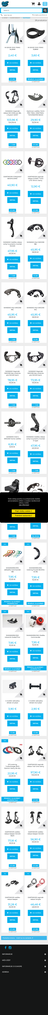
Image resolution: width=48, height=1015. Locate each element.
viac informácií (24, 505)
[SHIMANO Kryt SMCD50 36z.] (12, 293)
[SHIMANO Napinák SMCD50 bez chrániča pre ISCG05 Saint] (12, 357)
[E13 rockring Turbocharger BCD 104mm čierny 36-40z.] (12, 750)
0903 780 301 (8, 15)
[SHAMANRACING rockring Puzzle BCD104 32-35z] (36, 554)
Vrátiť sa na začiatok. (24, 938)
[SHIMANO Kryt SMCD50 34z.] (36, 293)
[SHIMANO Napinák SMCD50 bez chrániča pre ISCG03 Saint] (36, 357)
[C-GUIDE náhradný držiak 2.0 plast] (12, 686)
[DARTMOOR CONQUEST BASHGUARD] (12, 162)
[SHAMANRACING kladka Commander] (36, 621)
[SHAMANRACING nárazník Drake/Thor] (12, 621)
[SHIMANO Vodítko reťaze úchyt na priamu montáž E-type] (12, 488)
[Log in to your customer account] (39, 4)
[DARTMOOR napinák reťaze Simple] (36, 883)
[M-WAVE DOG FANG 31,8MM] (36, 33)
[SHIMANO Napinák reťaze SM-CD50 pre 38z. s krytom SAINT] (12, 97)
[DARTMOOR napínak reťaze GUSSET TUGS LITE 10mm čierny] (36, 162)
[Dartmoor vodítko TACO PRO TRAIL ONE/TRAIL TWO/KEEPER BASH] (36, 97)
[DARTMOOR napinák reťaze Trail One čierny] (36, 750)
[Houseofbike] (15, 4)
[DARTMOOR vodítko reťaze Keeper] (12, 883)
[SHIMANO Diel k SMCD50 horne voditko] (12, 422)
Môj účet (6, 960)
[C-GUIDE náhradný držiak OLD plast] (36, 686)
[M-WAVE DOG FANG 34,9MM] (12, 33)
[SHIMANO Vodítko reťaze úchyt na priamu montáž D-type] (36, 422)
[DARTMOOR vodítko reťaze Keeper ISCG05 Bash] (12, 818)
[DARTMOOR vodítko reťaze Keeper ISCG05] (36, 818)
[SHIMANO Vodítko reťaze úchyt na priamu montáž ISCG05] (12, 228)
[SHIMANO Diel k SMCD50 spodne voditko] (36, 488)
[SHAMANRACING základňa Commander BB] (12, 554)
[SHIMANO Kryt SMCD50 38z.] (36, 228)
